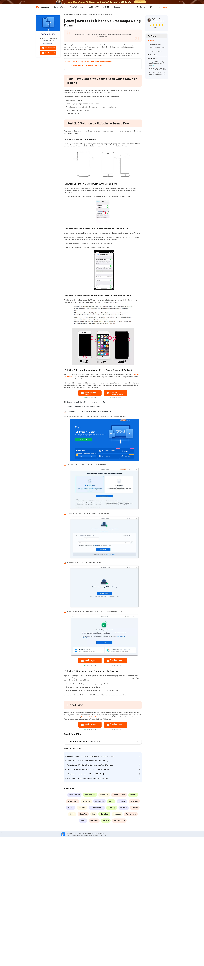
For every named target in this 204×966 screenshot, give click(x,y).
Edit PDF (106, 820)
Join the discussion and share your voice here (85, 741)
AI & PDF (106, 7)
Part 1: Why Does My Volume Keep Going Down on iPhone (89, 62)
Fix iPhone (152, 36)
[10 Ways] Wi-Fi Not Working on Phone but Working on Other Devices (157, 63)
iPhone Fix (121, 801)
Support (143, 7)
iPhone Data (104, 814)
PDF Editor (94, 820)
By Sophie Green (157, 19)
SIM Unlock (134, 801)
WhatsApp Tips (90, 795)
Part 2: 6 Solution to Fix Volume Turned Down (84, 65)
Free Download (50, 48)
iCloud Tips (83, 814)
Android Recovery (97, 808)
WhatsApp (111, 808)
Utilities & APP (94, 7)
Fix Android (86, 801)
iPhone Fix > (75, 14)
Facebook (117, 814)
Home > (68, 14)
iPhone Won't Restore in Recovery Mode (157, 48)
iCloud (83, 820)
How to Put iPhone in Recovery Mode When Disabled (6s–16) (157, 69)
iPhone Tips (104, 795)
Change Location (119, 795)
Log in (165, 7)
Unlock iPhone (72, 801)
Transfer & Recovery (77, 7)
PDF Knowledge (119, 820)
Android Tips (99, 801)
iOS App (70, 808)
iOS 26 (111, 801)
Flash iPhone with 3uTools (155, 52)
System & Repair (59, 7)
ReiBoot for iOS (48, 34)
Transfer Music (131, 814)
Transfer (135, 808)
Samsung (133, 795)
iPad (93, 814)
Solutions (117, 7)
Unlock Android (74, 795)
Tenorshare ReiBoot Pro (89, 717)
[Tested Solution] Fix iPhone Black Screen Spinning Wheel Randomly (158, 73)
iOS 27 (72, 814)
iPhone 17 (123, 808)
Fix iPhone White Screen (155, 44)
